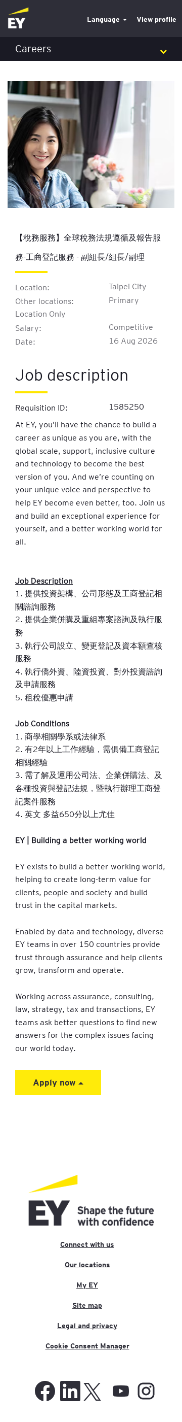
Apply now (55, 1082)
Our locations (87, 1264)
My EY (87, 1285)
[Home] (18, 18)
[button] (91, 49)
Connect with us (87, 1244)
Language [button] (104, 19)
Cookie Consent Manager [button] (87, 1345)
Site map (87, 1305)
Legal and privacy (87, 1325)
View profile (156, 19)
